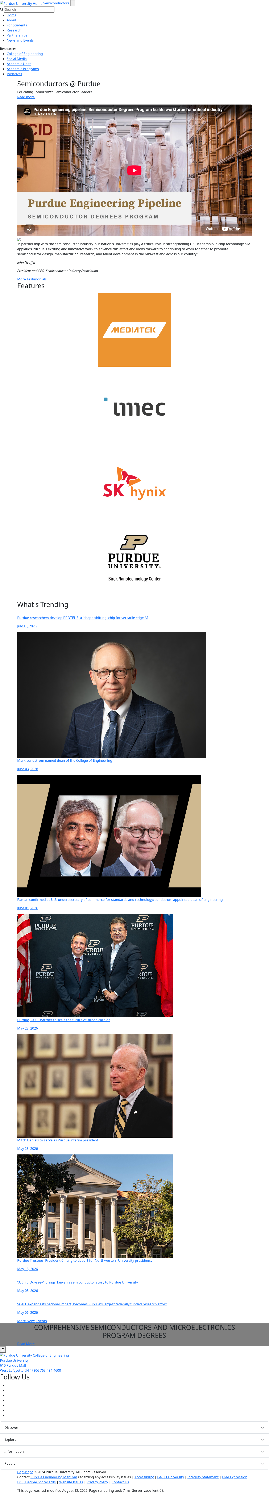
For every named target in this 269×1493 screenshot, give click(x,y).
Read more (26, 97)
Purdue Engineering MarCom (53, 1477)
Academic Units (19, 63)
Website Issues (71, 1482)
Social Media (17, 58)
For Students (17, 25)
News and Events (20, 40)
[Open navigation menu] (72, 3)
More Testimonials (32, 279)
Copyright (25, 1472)
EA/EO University (170, 1477)
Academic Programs (23, 69)
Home (11, 15)
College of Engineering (25, 53)
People (9, 1463)
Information (14, 1451)
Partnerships (17, 35)
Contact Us (120, 1482)
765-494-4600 (50, 1370)
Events (41, 1321)
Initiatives (14, 74)
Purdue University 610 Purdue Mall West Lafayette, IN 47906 (20, 1365)
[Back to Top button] (3, 1349)
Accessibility (144, 1477)
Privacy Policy (97, 1482)
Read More (26, 1343)
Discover (11, 1427)
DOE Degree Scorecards (36, 1482)
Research (14, 30)
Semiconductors (56, 3)
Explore (10, 1439)
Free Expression (234, 1477)
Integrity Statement (203, 1477)
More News (26, 1321)
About (11, 20)
